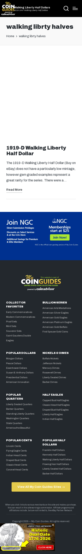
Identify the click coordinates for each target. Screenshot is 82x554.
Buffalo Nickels (50, 358)
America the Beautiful (18, 428)
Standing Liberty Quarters (20, 413)
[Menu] (75, 8)
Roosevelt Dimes (51, 372)
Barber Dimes (49, 382)
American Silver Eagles (55, 312)
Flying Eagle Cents (16, 450)
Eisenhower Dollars (16, 368)
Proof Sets (11, 321)
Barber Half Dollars (52, 473)
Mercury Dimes (50, 368)
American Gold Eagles (54, 317)
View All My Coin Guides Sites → (41, 486)
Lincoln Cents (13, 446)
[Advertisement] (41, 94)
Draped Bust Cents (16, 460)
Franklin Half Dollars (53, 450)
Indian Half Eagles (52, 419)
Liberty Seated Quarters (19, 404)
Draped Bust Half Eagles (55, 409)
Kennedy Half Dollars (53, 454)
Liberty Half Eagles (52, 414)
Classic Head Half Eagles (56, 405)
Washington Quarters (17, 418)
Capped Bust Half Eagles (55, 400)
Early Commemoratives (19, 312)
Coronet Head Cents (17, 469)
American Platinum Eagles (57, 322)
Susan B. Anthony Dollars (19, 372)
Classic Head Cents (16, 464)
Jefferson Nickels (51, 363)
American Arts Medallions (56, 308)
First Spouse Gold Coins (55, 331)
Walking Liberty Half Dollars (32, 7)
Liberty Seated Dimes (54, 377)
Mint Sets (11, 326)
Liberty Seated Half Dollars (56, 468)
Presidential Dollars (16, 377)
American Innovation (17, 382)
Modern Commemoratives (20, 317)
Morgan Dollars (14, 358)
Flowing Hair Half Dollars (55, 464)
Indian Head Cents (16, 455)
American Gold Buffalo (54, 327)
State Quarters (14, 423)
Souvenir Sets (13, 331)
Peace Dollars (13, 363)
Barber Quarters (15, 409)
